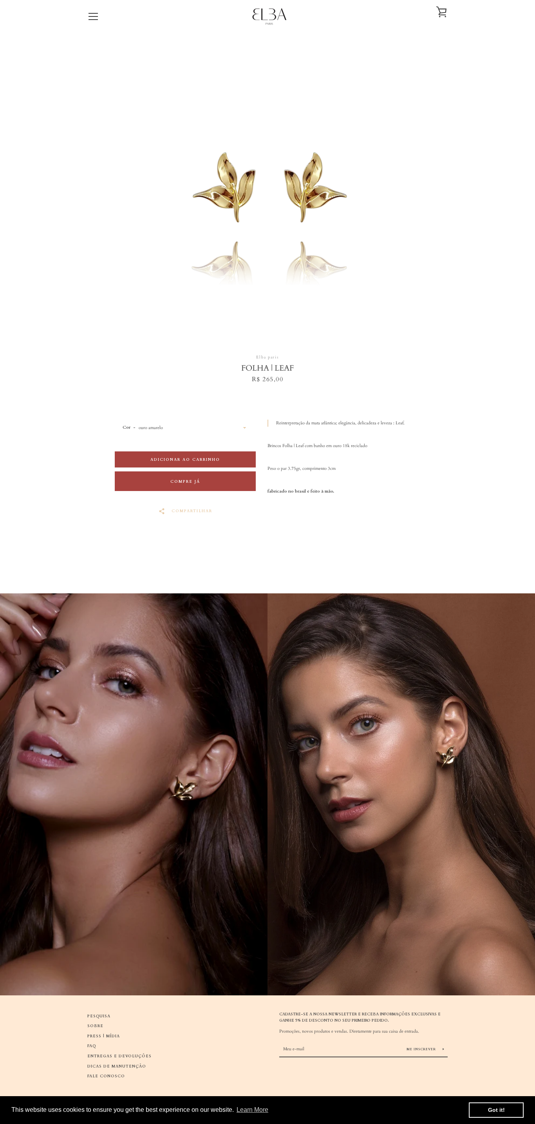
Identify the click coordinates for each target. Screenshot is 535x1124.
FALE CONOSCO (106, 1076)
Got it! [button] (496, 1110)
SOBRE (95, 1025)
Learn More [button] (252, 1109)
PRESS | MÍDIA (103, 1036)
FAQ (91, 1045)
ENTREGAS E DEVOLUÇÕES (119, 1056)
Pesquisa (98, 1016)
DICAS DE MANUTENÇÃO (116, 1066)
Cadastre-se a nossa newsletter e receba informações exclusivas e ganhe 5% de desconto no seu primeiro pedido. (360, 1017)
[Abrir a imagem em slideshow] (267, 191)
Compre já (185, 481)
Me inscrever (422, 1049)
